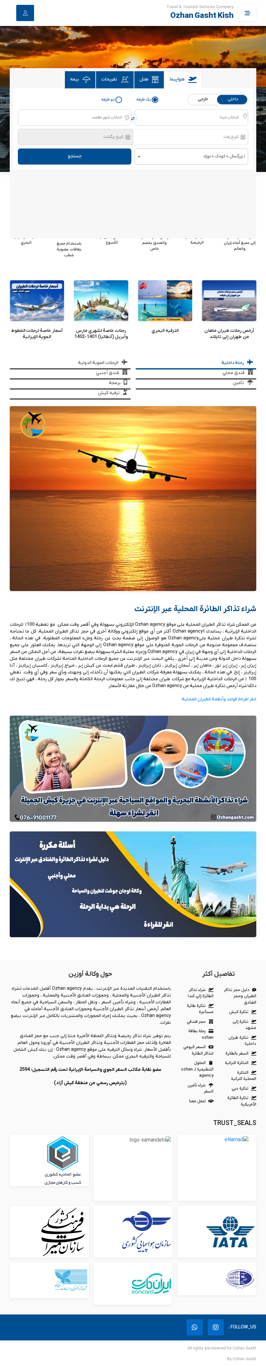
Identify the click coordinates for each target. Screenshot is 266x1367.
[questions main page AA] (133, 884)
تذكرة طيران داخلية (242, 1041)
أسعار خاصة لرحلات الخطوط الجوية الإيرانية (101, 334)
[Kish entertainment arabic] (133, 768)
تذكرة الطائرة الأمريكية (241, 1101)
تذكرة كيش (238, 1012)
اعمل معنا (197, 1101)
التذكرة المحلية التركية (243, 1076)
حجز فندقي (196, 1021)
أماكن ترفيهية (37, 331)
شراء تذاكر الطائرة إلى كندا (200, 993)
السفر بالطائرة (236, 1053)
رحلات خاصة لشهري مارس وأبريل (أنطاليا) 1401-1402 (165, 334)
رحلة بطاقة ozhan (200, 1034)
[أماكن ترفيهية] (37, 300)
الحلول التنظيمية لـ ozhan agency (197, 1069)
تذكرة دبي (240, 1088)
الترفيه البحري (228, 331)
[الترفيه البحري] (229, 300)
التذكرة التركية (236, 1063)
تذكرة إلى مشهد (244, 1025)
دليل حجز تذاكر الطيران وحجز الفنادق (240, 996)
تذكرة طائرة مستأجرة (200, 1009)
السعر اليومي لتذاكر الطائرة (198, 1050)
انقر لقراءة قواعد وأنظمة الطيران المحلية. (218, 699)
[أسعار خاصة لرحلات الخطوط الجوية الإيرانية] (101, 300)
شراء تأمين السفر (200, 1089)
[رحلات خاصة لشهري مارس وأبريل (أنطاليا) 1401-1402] (165, 300)
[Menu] (247, 13)
